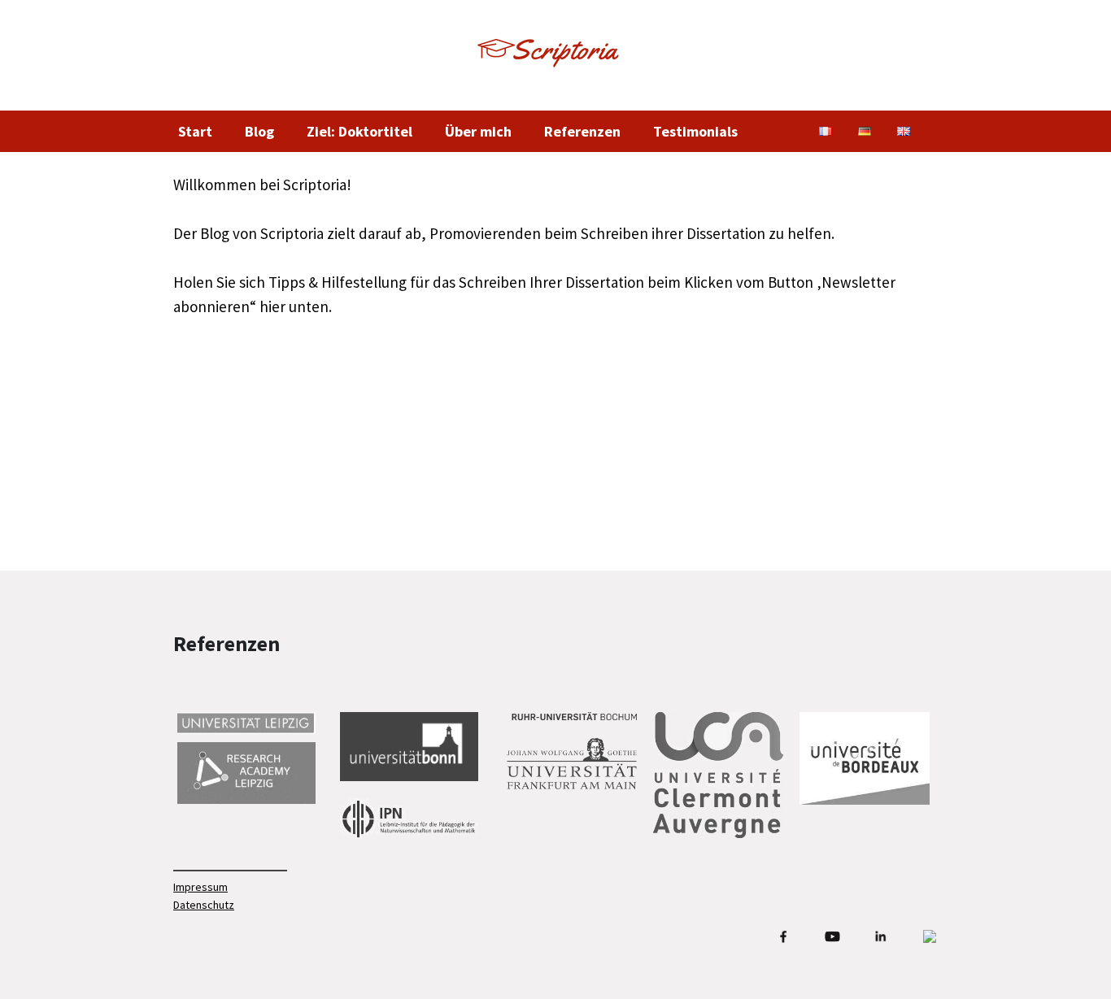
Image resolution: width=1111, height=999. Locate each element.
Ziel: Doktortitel (359, 131)
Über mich (478, 131)
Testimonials (695, 131)
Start (195, 131)
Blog (259, 131)
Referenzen (582, 131)
